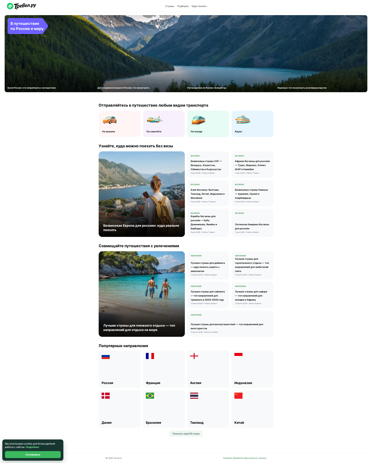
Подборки (183, 6)
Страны (169, 6)
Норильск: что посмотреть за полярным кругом (302, 88)
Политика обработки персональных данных (245, 458)
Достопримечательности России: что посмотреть (123, 88)
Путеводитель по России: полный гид (206, 88)
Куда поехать (199, 6)
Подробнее (32, 447)
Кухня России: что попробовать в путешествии (32, 88)
